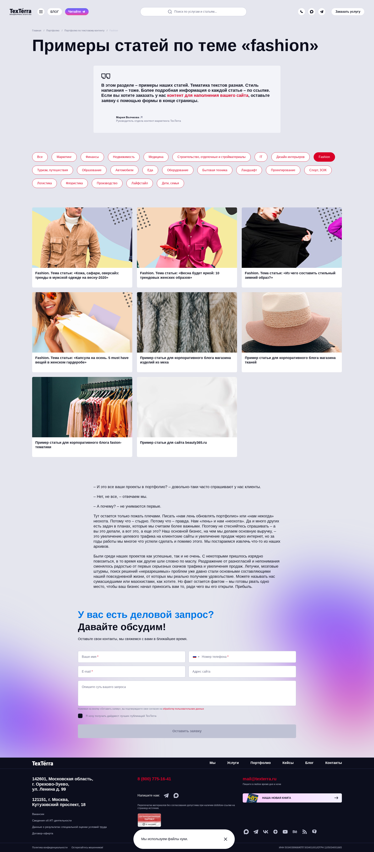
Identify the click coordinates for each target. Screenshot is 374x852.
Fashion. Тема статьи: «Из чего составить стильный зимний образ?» (290, 275)
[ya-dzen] (275, 831)
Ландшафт (249, 170)
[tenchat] (314, 831)
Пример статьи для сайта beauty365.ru (173, 443)
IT (261, 157)
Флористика (74, 183)
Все (40, 157)
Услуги (233, 763)
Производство (107, 183)
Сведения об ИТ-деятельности (52, 820)
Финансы (92, 157)
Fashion (324, 157)
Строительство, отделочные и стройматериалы (211, 157)
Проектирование (283, 170)
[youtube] (285, 831)
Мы (212, 763)
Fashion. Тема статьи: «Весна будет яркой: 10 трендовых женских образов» (179, 275)
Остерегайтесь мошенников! (87, 847)
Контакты (333, 763)
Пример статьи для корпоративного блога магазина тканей (290, 360)
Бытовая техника (214, 170)
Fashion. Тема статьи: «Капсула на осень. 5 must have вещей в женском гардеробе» (82, 360)
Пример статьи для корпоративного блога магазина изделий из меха (185, 360)
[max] (311, 7)
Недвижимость (124, 157)
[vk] (265, 831)
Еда (150, 170)
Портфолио (261, 763)
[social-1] (304, 831)
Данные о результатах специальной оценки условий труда (69, 826)
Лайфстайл (139, 183)
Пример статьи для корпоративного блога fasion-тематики (78, 445)
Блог (309, 763)
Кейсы (288, 763)
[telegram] (321, 7)
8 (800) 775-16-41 (154, 778)
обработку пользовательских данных (183, 708)
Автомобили (124, 170)
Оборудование (177, 170)
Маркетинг (64, 157)
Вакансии (38, 814)
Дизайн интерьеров (290, 157)
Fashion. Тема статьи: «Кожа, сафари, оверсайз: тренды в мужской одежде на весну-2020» (77, 275)
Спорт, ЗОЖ (318, 170)
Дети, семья (170, 183)
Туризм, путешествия (52, 170)
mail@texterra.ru (259, 778)
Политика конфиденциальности (50, 847)
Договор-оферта (42, 833)
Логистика (44, 183)
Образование (91, 170)
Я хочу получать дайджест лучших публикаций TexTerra (121, 715)
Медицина (156, 157)
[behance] (294, 831)
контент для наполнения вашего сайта (207, 95)
